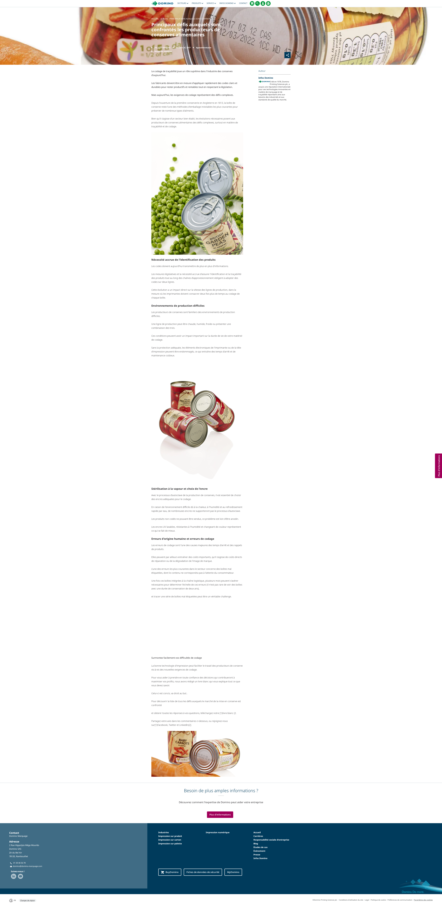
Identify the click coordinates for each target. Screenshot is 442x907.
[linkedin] (13, 876)
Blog (255, 843)
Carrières (258, 836)
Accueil (257, 832)
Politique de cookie (378, 900)
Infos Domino (226, 3)
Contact (243, 3)
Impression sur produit (170, 836)
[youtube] (20, 876)
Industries (163, 832)
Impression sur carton (169, 839)
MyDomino (233, 872)
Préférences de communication (400, 900)
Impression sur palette (170, 843)
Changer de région (27, 900)
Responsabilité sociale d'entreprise (271, 839)
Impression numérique (218, 832)
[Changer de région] (268, 3)
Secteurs (182, 3)
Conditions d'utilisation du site (351, 900)
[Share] (287, 55)
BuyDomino (172, 872)
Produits (197, 3)
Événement (259, 851)
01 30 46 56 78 (19, 863)
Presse (256, 854)
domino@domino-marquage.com (27, 866)
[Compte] (263, 3)
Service (210, 3)
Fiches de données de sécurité (202, 872)
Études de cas (260, 847)
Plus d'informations (220, 814)
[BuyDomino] (252, 3)
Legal (367, 900)
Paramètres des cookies (423, 900)
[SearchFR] (257, 3)
